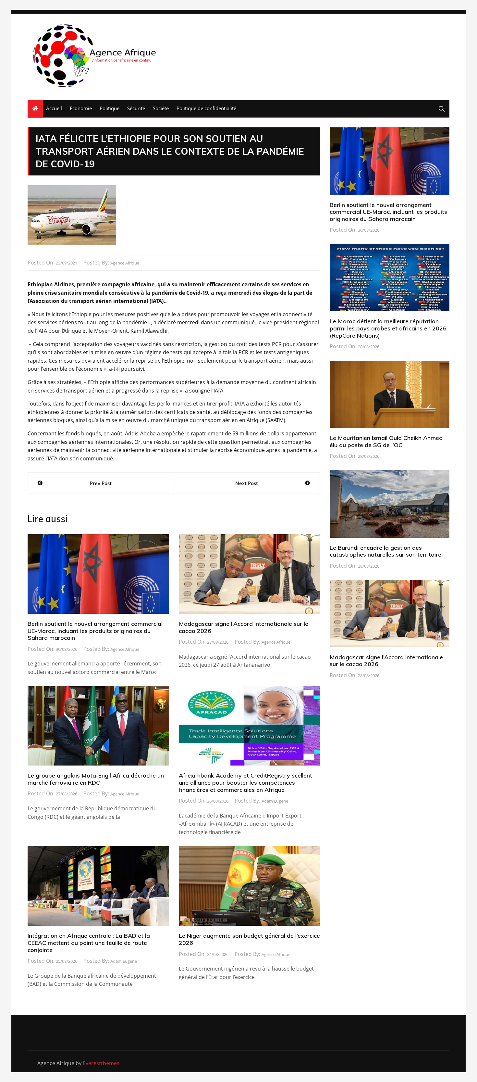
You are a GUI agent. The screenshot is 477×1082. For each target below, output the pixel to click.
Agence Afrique (124, 263)
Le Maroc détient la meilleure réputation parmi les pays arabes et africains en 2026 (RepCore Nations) (388, 328)
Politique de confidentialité (206, 108)
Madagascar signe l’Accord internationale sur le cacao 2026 (243, 627)
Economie (81, 108)
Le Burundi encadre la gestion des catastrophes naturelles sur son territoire (385, 551)
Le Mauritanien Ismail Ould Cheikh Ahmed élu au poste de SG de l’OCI (386, 441)
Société (161, 108)
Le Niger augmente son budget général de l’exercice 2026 (249, 939)
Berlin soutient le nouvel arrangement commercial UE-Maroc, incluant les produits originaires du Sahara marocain (95, 630)
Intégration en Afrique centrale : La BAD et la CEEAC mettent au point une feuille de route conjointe (89, 942)
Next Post (246, 483)
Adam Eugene (275, 801)
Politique (109, 108)
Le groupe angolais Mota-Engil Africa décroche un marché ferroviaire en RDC (96, 779)
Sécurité (136, 108)
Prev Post (101, 483)
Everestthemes (101, 1063)
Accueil (54, 108)
